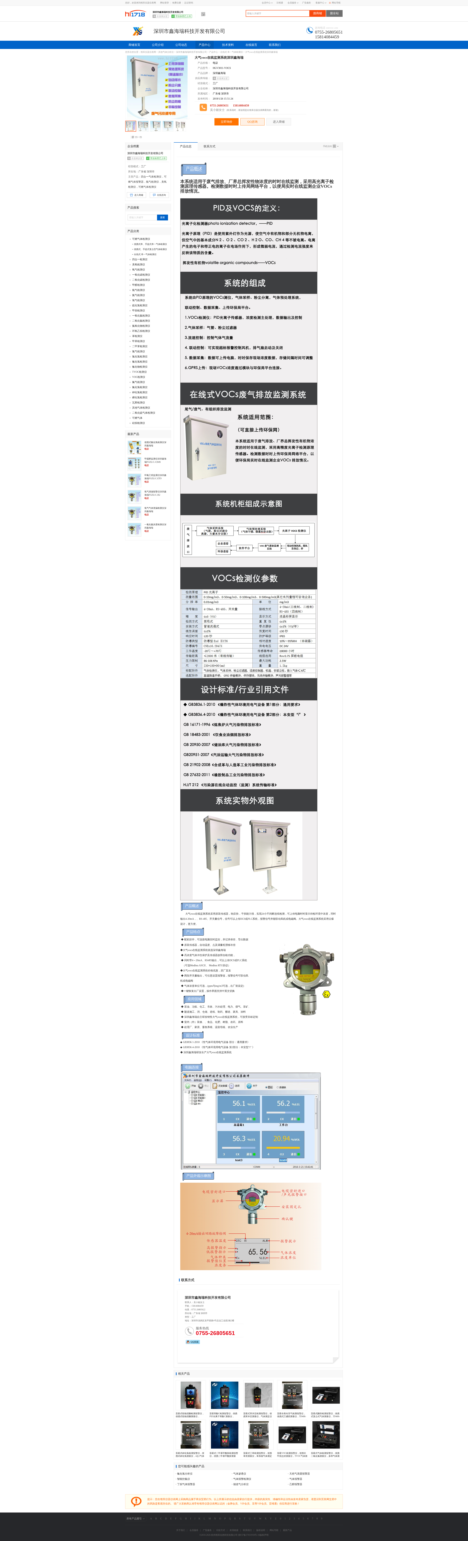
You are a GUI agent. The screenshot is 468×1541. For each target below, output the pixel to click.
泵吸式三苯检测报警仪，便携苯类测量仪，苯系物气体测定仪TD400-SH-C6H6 (257, 1456)
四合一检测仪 (140, 259)
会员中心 (266, 2)
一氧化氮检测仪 (141, 315)
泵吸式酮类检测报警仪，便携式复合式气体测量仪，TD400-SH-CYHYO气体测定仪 (325, 1416)
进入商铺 (279, 121)
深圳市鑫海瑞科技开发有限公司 (191, 52)
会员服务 (292, 2)
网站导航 (336, 2)
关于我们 (180, 1530)
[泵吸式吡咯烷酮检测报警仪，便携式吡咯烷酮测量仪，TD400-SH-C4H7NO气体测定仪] (191, 1395)
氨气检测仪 (138, 290)
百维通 (279, 2)
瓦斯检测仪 (138, 402)
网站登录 (164, 2)
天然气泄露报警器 (299, 1473)
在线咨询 (161, 195)
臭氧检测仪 (138, 264)
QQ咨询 (252, 121)
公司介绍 (158, 44)
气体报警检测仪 (242, 1479)
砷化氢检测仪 (140, 392)
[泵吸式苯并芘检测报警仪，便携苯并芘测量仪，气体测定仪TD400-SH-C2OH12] (258, 1395)
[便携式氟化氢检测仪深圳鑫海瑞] (134, 447)
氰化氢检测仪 (140, 361)
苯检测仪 (137, 336)
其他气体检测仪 (141, 407)
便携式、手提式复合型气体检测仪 (150, 249)
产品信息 (186, 146)
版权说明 (260, 1530)
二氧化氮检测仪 (141, 320)
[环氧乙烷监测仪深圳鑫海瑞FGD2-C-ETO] (134, 480)
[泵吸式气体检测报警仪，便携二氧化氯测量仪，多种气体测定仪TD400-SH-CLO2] (326, 1435)
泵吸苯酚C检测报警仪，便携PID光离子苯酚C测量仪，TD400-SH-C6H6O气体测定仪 (224, 1416)
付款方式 (220, 1530)
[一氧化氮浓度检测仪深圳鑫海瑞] (134, 529)
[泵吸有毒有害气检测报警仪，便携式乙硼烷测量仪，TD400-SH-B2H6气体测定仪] (292, 1395)
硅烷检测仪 (138, 423)
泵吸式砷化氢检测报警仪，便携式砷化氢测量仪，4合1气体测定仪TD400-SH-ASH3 (190, 1456)
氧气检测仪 (138, 269)
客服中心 (320, 2)
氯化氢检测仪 (140, 356)
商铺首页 (134, 44)
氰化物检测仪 (140, 366)
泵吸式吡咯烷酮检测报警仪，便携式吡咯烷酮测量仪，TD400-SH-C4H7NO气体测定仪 (191, 1416)
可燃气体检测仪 (141, 239)
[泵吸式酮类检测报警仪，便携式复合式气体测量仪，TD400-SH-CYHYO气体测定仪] (326, 1395)
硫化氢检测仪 (140, 305)
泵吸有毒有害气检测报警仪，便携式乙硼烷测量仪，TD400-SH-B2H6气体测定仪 (291, 1416)
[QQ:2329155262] (193, 1342)
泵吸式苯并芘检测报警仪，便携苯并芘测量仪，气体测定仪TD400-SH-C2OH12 (257, 1416)
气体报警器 (295, 1479)
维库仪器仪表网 (148, 52)
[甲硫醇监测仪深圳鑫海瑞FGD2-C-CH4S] (134, 463)
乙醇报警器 (295, 1484)
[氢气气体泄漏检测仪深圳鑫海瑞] (134, 513)
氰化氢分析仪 (185, 1473)
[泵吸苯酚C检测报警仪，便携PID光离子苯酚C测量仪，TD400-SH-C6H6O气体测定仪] (224, 1395)
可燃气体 (137, 418)
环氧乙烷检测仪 (141, 331)
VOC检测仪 (138, 377)
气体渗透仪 (239, 1473)
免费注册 (176, 2)
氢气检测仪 (138, 300)
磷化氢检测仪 (140, 397)
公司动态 (181, 44)
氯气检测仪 (138, 351)
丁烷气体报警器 (186, 1484)
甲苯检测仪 (138, 341)
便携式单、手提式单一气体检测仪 (150, 244)
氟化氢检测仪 (140, 387)
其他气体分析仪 (166, 52)
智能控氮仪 (183, 1479)
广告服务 (306, 2)
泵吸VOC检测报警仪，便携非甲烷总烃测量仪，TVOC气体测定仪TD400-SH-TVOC (292, 1456)
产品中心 (204, 44)
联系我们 (275, 44)
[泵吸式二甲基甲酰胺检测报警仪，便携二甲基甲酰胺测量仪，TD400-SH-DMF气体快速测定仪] (224, 1435)
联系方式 (209, 146)
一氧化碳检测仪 (141, 274)
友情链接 (234, 1530)
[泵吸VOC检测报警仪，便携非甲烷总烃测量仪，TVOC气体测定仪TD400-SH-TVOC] (292, 1435)
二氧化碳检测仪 (141, 280)
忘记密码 (188, 2)
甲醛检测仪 (138, 285)
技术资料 (228, 44)
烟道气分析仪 (241, 1484)
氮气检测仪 (138, 295)
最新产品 (287, 1530)
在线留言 (251, 44)
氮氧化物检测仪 (141, 326)
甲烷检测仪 (138, 310)
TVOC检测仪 (139, 372)
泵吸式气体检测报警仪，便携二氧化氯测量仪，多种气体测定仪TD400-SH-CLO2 (325, 1456)
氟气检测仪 (138, 382)
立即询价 (226, 121)
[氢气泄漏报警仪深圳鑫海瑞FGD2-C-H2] (134, 496)
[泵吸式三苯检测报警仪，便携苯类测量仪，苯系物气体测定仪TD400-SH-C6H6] (258, 1435)
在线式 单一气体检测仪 (231, 52)
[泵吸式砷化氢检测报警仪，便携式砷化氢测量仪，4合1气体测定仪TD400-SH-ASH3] (191, 1435)
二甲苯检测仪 (140, 346)
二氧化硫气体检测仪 (143, 412)
